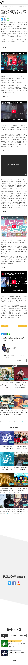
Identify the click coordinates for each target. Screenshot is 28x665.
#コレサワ (14, 337)
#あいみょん (8, 337)
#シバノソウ (21, 337)
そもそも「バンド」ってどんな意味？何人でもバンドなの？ (17, 644)
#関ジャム (10, 340)
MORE (14, 661)
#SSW (2, 337)
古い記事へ (4, 326)
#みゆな (21, 338)
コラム (8, 16)
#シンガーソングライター (7, 338)
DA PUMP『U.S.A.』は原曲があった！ (17, 652)
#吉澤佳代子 (4, 340)
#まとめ (16, 338)
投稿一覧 (19, 360)
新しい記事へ (23, 326)
